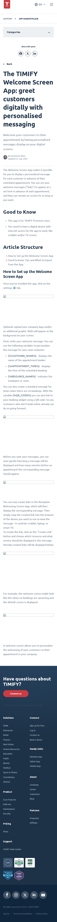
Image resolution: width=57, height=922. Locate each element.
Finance (6, 739)
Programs (34, 818)
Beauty (6, 763)
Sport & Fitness (10, 772)
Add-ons (7, 804)
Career (33, 789)
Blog (32, 798)
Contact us (16, 693)
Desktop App (36, 756)
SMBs (5, 725)
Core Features (9, 799)
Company (34, 784)
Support (7, 18)
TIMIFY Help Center (12, 849)
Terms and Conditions (22, 913)
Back (9, 64)
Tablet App (35, 761)
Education (7, 753)
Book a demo (36, 739)
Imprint (6, 913)
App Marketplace (28, 18)
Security (6, 813)
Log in (32, 730)
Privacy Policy (42, 913)
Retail (6, 735)
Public (6, 758)
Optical (6, 781)
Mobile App (35, 766)
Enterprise (8, 730)
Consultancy (8, 777)
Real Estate (8, 744)
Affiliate (33, 823)
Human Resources (11, 749)
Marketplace (9, 809)
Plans (5, 831)
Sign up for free (37, 725)
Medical (6, 768)
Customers (35, 794)
